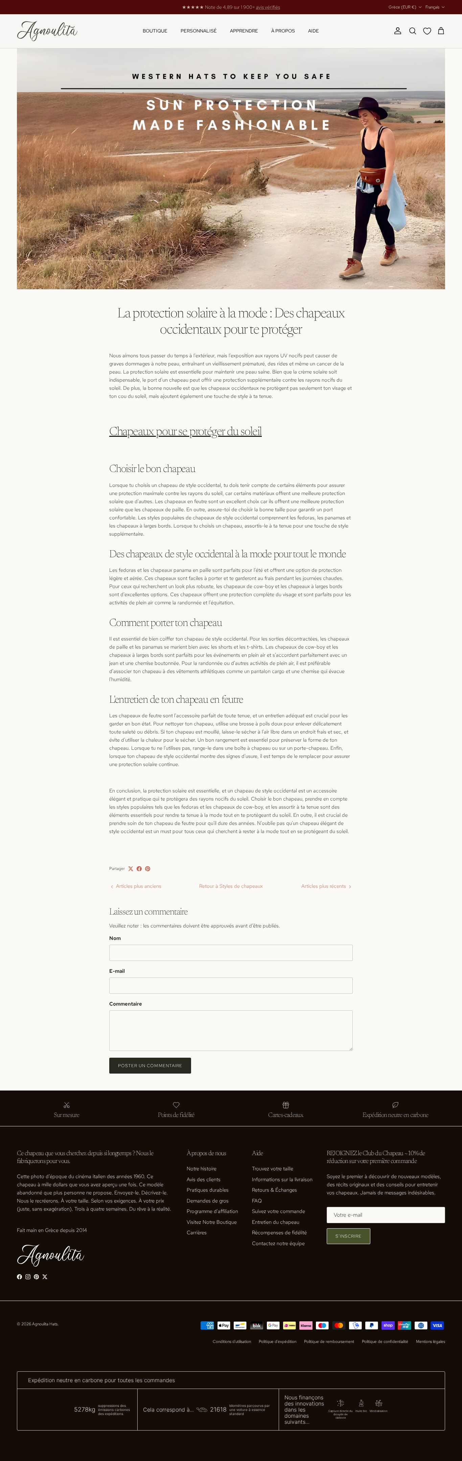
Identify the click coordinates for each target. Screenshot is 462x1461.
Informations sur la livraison (282, 1179)
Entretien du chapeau (275, 1222)
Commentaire (125, 1004)
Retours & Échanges (274, 1190)
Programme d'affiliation (212, 1211)
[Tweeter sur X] (130, 868)
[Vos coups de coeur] (428, 31)
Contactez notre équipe (278, 1243)
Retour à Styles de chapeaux (231, 886)
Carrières (197, 1232)
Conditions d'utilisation (232, 1341)
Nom (115, 938)
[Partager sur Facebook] (139, 868)
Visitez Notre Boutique (212, 1222)
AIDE (313, 31)
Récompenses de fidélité (279, 1232)
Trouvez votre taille (272, 1168)
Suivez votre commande (278, 1211)
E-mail (117, 971)
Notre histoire (201, 1168)
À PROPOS (283, 31)
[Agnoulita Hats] (47, 31)
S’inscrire (349, 1236)
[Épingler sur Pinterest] (147, 868)
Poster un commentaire (150, 1066)
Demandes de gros (208, 1200)
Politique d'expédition (277, 1341)
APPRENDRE (244, 31)
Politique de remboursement (329, 1341)
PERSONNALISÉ (199, 31)
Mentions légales (430, 1341)
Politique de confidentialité (385, 1341)
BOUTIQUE (155, 31)
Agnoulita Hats (44, 1324)
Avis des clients (204, 1179)
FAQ (257, 1200)
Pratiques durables (208, 1190)
